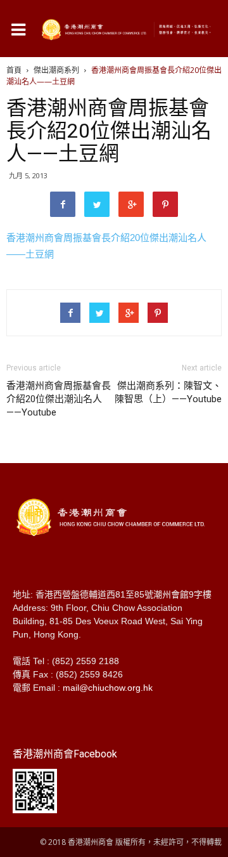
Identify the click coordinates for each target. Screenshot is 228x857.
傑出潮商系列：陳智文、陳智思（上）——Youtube (168, 392)
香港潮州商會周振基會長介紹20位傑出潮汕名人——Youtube (58, 399)
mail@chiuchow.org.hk (108, 688)
